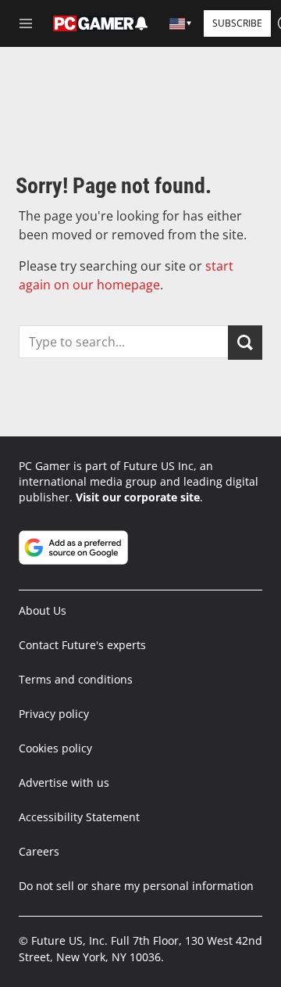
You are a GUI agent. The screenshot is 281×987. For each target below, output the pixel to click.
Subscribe (237, 23)
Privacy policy (54, 713)
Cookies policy (55, 748)
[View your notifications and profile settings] (141, 23)
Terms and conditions (76, 679)
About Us (42, 610)
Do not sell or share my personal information (136, 885)
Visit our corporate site (138, 497)
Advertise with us (64, 782)
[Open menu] (25, 23)
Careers (39, 851)
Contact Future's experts (82, 644)
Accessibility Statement (79, 816)
